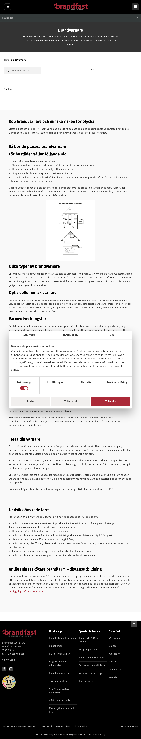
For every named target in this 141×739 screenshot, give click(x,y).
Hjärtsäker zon (86, 681)
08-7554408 (8, 660)
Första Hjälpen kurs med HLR (61, 710)
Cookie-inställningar (63, 726)
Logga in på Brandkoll (90, 649)
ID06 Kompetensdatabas (91, 657)
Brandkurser (55, 646)
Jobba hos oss (116, 669)
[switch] (55, 388)
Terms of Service (94, 735)
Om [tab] (112, 334)
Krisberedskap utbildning (62, 700)
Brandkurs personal (59, 673)
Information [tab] (70, 334)
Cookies (45, 726)
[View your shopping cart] (7, 6)
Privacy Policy (79, 735)
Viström (135, 726)
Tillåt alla (110, 401)
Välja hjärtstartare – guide (92, 673)
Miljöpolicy (114, 654)
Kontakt (113, 677)
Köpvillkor (83, 726)
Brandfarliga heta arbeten (62, 638)
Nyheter (113, 661)
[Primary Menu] (135, 6)
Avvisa (30, 401)
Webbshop (114, 638)
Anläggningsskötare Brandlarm (59, 691)
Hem (6, 60)
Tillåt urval (70, 401)
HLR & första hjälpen (59, 654)
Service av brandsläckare (92, 665)
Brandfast (114, 631)
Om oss (112, 646)
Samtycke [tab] (29, 334)
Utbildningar (56, 631)
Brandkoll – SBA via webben (88, 640)
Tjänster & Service (89, 631)
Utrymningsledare (58, 681)
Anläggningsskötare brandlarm (26, 591)
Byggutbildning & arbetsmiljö (58, 663)
